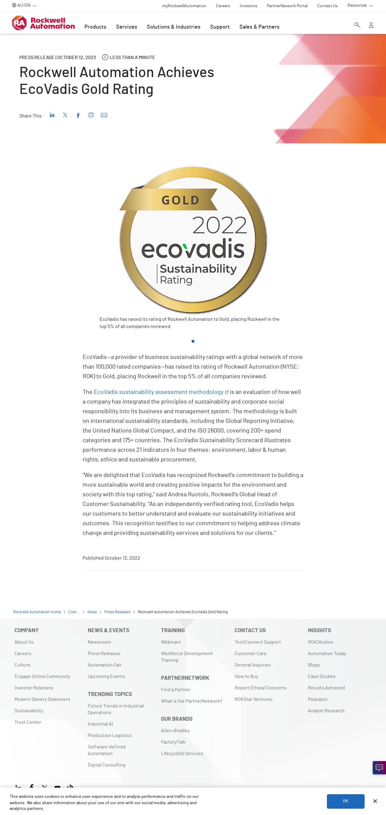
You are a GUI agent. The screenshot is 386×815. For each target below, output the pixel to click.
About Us (24, 642)
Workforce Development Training (187, 657)
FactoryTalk (173, 742)
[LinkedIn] (19, 787)
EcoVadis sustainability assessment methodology (158, 392)
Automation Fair (105, 665)
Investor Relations (33, 687)
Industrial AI (100, 724)
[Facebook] (31, 787)
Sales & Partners (259, 27)
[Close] (375, 801)
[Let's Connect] (379, 767)
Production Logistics (110, 735)
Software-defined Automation (107, 750)
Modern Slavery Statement (42, 699)
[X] (44, 787)
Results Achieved (326, 687)
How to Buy (246, 676)
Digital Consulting (106, 765)
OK (345, 801)
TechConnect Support (258, 642)
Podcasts (317, 699)
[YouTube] (57, 787)
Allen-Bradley (175, 730)
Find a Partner (176, 689)
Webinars (171, 642)
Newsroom (99, 642)
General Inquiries (253, 665)
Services (126, 27)
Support (220, 27)
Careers (22, 653)
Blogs (314, 665)
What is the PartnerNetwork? (191, 701)
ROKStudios (320, 642)
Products (95, 27)
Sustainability (28, 710)
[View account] (371, 25)
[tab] (193, 341)
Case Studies (322, 676)
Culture (22, 665)
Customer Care (251, 653)
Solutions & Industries (174, 27)
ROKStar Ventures (254, 699)
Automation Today (327, 653)
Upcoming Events (106, 676)
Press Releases (104, 653)
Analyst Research (326, 710)
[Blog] (70, 787)
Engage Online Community (42, 676)
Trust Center (27, 722)
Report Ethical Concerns (260, 687)
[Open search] (357, 25)
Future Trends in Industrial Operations (116, 709)
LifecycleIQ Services (182, 753)
